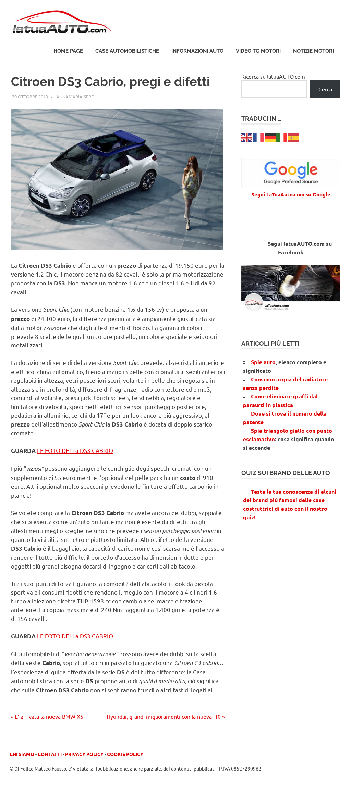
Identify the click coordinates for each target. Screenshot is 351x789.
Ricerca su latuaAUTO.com (273, 76)
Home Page (68, 51)
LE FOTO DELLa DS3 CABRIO (75, 450)
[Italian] (282, 136)
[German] (270, 136)
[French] (259, 136)
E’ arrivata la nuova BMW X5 (48, 716)
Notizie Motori (313, 51)
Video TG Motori (258, 51)
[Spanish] (294, 136)
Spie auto (263, 362)
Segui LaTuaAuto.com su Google (290, 194)
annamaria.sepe (75, 96)
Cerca (325, 89)
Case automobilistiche (127, 51)
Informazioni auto (197, 51)
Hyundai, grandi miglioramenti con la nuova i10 (164, 716)
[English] (247, 136)
